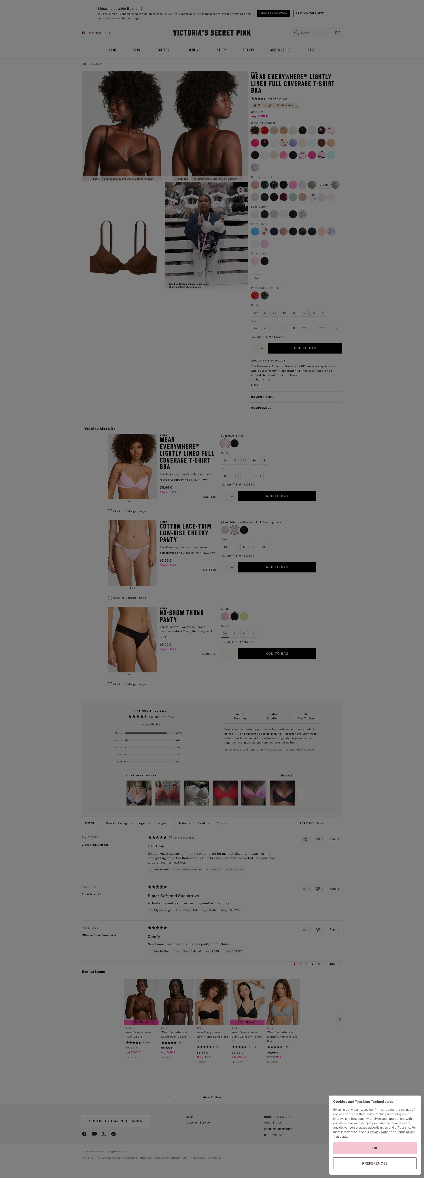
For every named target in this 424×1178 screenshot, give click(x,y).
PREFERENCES (375, 1163)
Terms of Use (406, 1132)
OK (375, 1148)
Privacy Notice (380, 1132)
